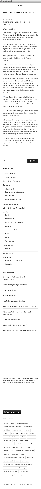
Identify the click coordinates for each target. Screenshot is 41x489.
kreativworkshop (29, 444)
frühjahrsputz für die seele (14, 222)
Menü (21, 6)
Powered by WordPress (25, 484)
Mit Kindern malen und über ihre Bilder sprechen (19, 330)
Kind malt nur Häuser (10, 290)
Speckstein (9, 264)
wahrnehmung (8, 253)
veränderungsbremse (10, 471)
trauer (7, 237)
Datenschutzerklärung (9, 484)
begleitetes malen (22, 423)
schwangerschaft (11, 230)
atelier (13, 423)
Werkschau (7, 257)
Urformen (25, 461)
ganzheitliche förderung (11, 437)
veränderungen (21, 468)
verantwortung (8, 464)
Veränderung (9, 241)
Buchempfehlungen (9, 177)
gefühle (23, 437)
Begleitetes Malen (9, 173)
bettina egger (28, 426)
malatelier (15, 447)
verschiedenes (8, 246)
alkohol (6, 423)
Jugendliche (7, 185)
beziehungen (9, 219)
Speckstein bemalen (10, 295)
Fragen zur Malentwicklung (14, 192)
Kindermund (9, 196)
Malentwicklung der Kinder (14, 199)
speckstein (30, 457)
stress (6, 461)
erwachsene (24, 433)
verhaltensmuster (9, 468)
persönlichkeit (29, 450)
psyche (5, 212)
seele (22, 454)
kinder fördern (24, 440)
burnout (27, 430)
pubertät (6, 454)
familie (32, 433)
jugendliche (7, 440)
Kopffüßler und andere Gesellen (14, 301)
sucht (7, 233)
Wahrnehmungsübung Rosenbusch (15, 285)
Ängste (22, 475)
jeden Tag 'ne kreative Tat (14, 260)
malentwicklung (8, 450)
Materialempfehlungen (10, 204)
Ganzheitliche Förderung (11, 181)
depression (14, 433)
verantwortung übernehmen (23, 464)
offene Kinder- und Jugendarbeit (14, 208)
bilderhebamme (17, 430)
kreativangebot (8, 444)
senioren (22, 457)
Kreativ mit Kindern (9, 189)
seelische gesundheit (10, 457)
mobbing (8, 226)
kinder (15, 440)
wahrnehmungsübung (10, 475)
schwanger (15, 454)
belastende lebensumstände (12, 426)
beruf (7, 215)
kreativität (18, 444)
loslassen (7, 447)
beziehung (7, 430)
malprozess (19, 450)
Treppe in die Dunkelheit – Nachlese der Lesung (19, 306)
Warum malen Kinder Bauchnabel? (15, 325)
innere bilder (31, 437)
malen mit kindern (26, 447)
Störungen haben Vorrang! (12, 320)
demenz (6, 433)
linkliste (7, 249)
